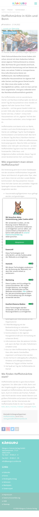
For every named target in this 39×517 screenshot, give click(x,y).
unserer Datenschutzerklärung (18, 234)
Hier (24, 291)
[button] (19, 242)
